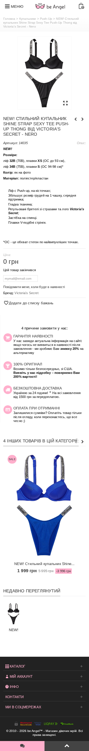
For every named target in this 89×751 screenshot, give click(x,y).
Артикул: (10, 143)
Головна (9, 18)
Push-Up (46, 18)
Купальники (27, 18)
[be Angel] (50, 6)
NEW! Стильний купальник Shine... (44, 564)
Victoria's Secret (26, 293)
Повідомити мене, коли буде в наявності (34, 287)
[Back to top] (66, 746)
